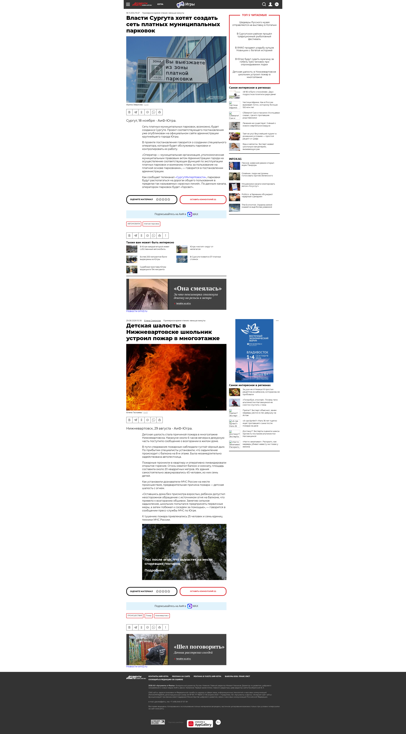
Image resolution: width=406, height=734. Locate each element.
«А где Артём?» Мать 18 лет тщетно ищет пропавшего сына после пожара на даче (260, 423)
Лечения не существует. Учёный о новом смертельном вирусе (259, 124)
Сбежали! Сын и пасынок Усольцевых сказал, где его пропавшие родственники (261, 115)
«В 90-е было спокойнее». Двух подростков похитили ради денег (259, 93)
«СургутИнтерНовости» (190, 177)
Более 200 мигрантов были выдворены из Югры (153, 258)
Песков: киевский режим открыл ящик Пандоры (258, 164)
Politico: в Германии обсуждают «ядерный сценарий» (257, 195)
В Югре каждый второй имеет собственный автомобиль (154, 247)
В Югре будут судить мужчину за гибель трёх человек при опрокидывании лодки (254, 62)
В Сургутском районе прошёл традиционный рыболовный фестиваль (254, 36)
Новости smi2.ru (136, 311)
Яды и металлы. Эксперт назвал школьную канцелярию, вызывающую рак (258, 146)
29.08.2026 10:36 (134, 320)
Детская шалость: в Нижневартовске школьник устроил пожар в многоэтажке (254, 75)
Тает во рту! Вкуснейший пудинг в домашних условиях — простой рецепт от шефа (259, 136)
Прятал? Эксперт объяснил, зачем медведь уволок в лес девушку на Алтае (259, 413)
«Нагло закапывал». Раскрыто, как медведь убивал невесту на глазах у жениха (260, 444)
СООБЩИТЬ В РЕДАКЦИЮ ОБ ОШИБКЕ (165, 680)
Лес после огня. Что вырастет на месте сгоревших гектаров (179, 562)
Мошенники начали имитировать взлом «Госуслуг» (258, 185)
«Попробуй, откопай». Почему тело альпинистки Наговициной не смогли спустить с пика (260, 402)
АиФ (146, 104)
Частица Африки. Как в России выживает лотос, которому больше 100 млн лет (260, 105)
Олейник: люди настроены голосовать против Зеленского (257, 174)
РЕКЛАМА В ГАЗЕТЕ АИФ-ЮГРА (207, 676)
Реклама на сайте (181, 676)
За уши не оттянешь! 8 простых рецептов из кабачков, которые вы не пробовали (261, 392)
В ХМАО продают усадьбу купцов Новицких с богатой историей (254, 49)
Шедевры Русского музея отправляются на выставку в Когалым (254, 23)
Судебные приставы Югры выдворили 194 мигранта (153, 268)
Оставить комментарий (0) (203, 200)
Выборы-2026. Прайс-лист (237, 676)
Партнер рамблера (175, 722)
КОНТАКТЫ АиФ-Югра (158, 676)
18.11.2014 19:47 (133, 13)
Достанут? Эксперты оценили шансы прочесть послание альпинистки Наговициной (261, 433)
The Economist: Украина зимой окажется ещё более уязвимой (257, 206)
